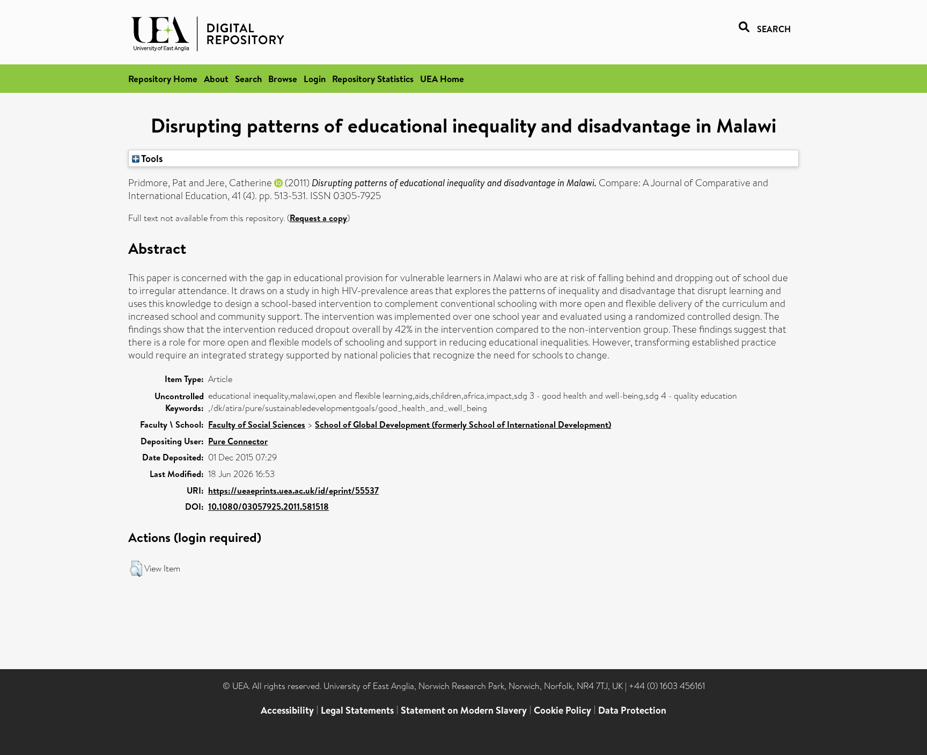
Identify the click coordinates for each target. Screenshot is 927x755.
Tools (151, 158)
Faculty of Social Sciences (256, 424)
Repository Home (162, 78)
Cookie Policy (562, 710)
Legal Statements (357, 710)
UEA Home (442, 78)
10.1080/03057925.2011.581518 (268, 506)
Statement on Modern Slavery (464, 710)
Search (248, 78)
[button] (136, 569)
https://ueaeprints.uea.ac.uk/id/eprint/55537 (293, 490)
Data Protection (632, 710)
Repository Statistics (373, 78)
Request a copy (318, 218)
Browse (282, 78)
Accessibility (287, 710)
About (216, 78)
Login (315, 78)
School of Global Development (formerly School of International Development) (463, 424)
